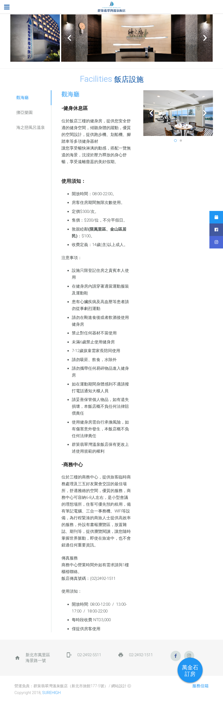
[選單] (7, 7)
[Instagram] (189, 656)
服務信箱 (200, 685)
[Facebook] (176, 656)
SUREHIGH (51, 692)
